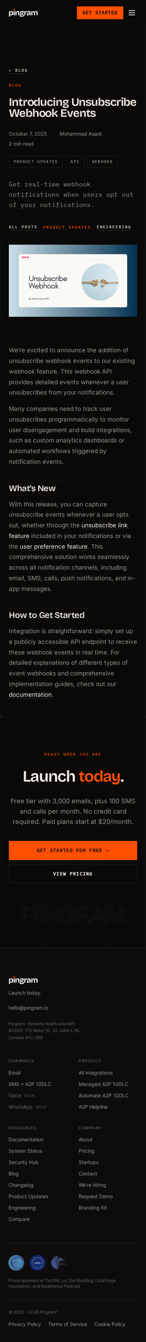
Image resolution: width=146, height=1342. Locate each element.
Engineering (114, 226)
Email (15, 1073)
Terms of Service (67, 1324)
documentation (30, 694)
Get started (100, 13)
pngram (23, 13)
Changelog (21, 1185)
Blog (14, 1173)
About (85, 1139)
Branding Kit (93, 1208)
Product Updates (28, 1196)
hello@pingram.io (28, 1008)
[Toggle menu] (131, 12)
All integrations (96, 1073)
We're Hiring (92, 1185)
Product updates (67, 227)
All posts (23, 226)
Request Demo (96, 1196)
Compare (19, 1219)
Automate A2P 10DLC (104, 1095)
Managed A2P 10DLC (103, 1084)
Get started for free (73, 850)
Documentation (26, 1139)
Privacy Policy (25, 1324)
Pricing (87, 1151)
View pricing (73, 874)
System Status (25, 1151)
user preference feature (54, 546)
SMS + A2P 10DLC (30, 1084)
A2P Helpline (93, 1107)
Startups (89, 1162)
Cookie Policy (109, 1324)
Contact (88, 1173)
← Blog (18, 70)
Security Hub (24, 1162)
